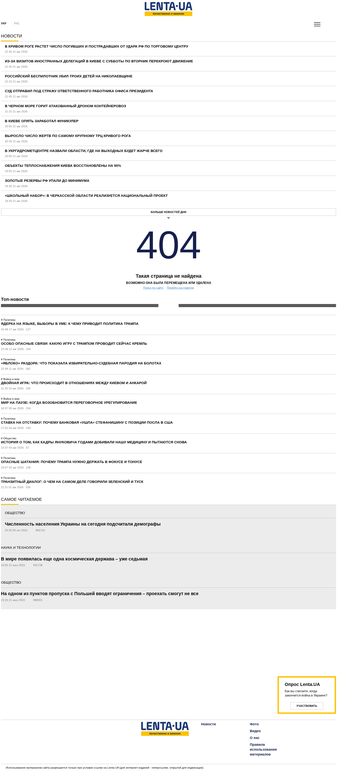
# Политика (8, 319)
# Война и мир (10, 379)
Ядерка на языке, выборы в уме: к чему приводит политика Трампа (69, 324)
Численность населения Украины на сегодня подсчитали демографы (83, 524)
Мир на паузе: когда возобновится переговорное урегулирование (69, 403)
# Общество (8, 438)
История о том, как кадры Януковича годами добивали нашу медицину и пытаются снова (94, 442)
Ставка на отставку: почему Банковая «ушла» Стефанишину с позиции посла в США (87, 422)
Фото (254, 724)
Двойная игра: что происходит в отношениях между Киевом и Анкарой (74, 383)
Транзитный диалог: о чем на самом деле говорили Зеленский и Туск (72, 482)
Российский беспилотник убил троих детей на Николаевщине (68, 76)
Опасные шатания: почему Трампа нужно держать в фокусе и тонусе (71, 462)
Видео (255, 731)
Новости (208, 724)
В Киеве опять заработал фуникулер (41, 121)
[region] (307, 640)
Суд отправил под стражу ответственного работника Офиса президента (79, 91)
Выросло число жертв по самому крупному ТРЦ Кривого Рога (68, 136)
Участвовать (306, 705)
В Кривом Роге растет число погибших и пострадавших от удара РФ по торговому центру (96, 46)
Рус (17, 23)
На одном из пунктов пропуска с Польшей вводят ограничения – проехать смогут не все (100, 593)
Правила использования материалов (263, 749)
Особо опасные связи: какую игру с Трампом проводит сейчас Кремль (74, 344)
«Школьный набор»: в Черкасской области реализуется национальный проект (86, 196)
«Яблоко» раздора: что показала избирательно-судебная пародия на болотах (81, 363)
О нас (255, 738)
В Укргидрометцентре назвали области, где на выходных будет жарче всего (83, 151)
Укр (3, 23)
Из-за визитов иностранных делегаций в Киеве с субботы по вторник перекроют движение (99, 61)
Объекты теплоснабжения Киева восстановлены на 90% (63, 166)
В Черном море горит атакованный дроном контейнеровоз (65, 106)
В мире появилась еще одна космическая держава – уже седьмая (74, 558)
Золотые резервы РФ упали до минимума (47, 181)
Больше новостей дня (168, 212)
